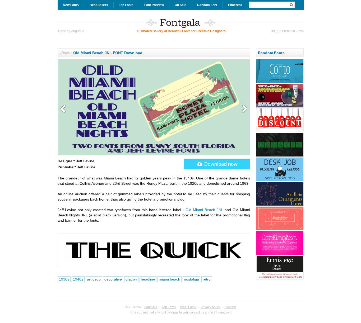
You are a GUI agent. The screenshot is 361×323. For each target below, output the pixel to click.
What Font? (188, 307)
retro (207, 279)
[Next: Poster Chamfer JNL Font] (243, 109)
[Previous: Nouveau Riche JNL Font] (64, 109)
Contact (230, 307)
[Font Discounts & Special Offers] (280, 131)
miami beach (169, 279)
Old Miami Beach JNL (204, 210)
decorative (113, 279)
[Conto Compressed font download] (280, 82)
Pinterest (235, 5)
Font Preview (154, 5)
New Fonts (71, 5)
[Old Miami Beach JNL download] (217, 164)
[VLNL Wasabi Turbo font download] (280, 107)
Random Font (207, 5)
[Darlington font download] (280, 254)
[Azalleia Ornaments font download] (280, 205)
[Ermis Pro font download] (280, 279)
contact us (196, 312)
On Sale (180, 5)
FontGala (151, 307)
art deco (94, 279)
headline (148, 279)
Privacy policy (210, 307)
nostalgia (191, 279)
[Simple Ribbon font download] (280, 229)
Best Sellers (99, 5)
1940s (78, 279)
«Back (64, 53)
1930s (64, 279)
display (131, 279)
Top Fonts (126, 5)
